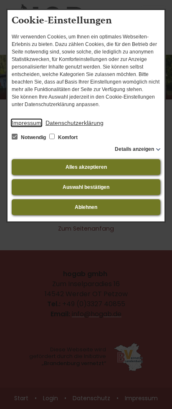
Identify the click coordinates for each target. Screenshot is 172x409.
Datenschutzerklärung (75, 122)
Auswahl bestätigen (86, 187)
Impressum (26, 122)
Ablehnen (86, 207)
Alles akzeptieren (86, 167)
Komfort (67, 137)
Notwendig (33, 137)
